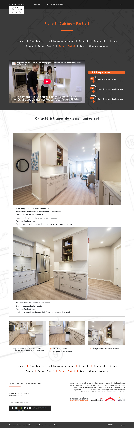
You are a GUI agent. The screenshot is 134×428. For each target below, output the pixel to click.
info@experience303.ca (19, 393)
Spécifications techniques (110, 89)
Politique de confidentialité (20, 425)
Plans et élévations (107, 79)
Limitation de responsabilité (47, 425)
